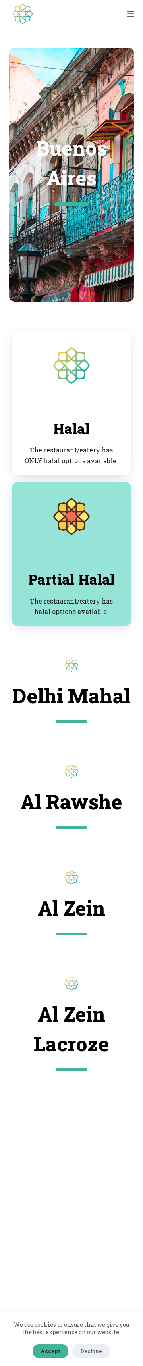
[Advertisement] (71, 1184)
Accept (50, 1350)
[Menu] (130, 13)
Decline (91, 1350)
